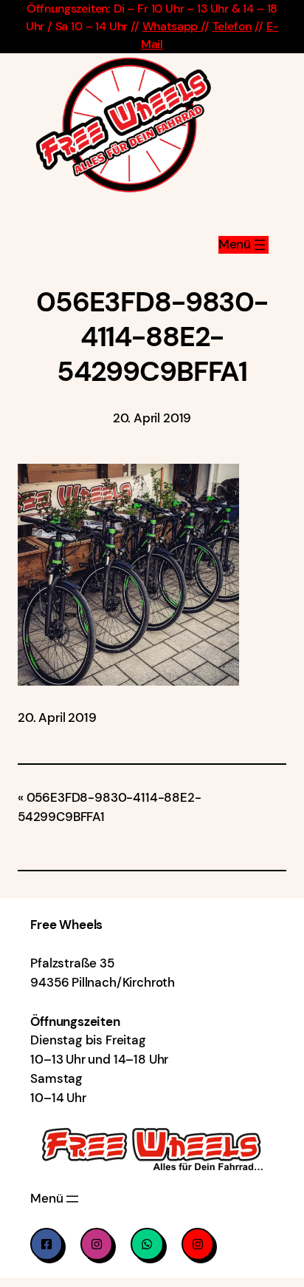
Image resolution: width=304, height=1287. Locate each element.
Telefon (232, 26)
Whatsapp (171, 26)
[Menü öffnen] (243, 245)
